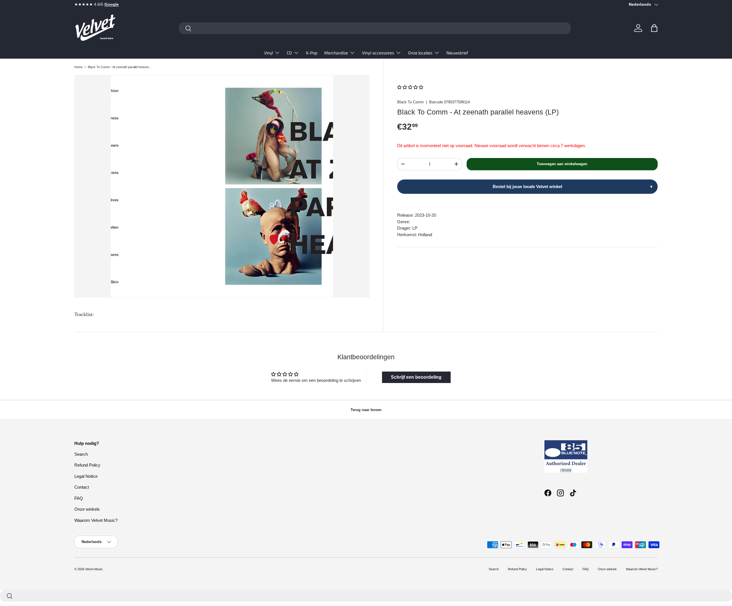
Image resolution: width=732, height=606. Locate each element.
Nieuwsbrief (457, 53)
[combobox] (375, 28)
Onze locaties (420, 53)
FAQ (78, 498)
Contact (81, 487)
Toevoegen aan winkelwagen (562, 164)
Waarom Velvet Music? (96, 520)
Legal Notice (86, 476)
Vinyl (268, 53)
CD (289, 53)
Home (78, 67)
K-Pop (311, 53)
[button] (654, 28)
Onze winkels (87, 509)
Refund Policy (87, 465)
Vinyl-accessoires (378, 53)
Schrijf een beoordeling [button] (416, 377)
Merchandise (336, 53)
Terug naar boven (366, 410)
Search (81, 454)
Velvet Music (94, 569)
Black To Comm (410, 102)
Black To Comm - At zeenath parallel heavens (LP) (120, 67)
